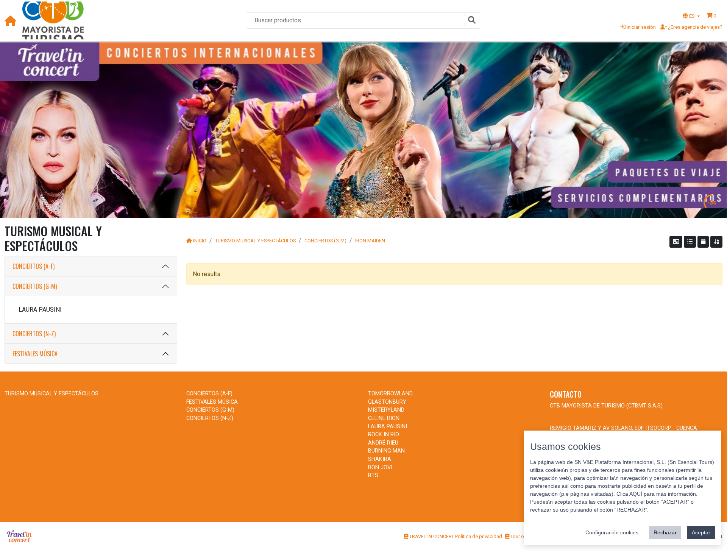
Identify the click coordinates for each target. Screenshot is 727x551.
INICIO (199, 241)
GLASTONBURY (387, 402)
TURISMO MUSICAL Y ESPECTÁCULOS (255, 241)
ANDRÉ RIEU (383, 443)
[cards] (675, 242)
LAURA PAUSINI (40, 309)
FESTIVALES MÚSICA (35, 353)
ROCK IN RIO (383, 434)
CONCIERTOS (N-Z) (34, 333)
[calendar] (703, 242)
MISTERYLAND (386, 410)
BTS (373, 475)
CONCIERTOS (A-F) (33, 266)
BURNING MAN (386, 451)
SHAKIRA (379, 459)
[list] (690, 242)
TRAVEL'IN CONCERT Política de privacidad (455, 536)
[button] (711, 15)
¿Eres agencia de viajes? (694, 27)
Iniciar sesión (641, 27)
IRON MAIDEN (370, 241)
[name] (716, 242)
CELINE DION (383, 418)
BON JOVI (380, 467)
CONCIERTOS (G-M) (34, 286)
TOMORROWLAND (390, 393)
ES (692, 16)
